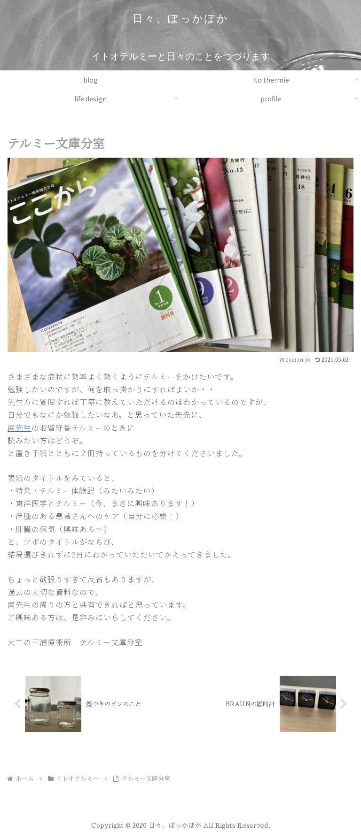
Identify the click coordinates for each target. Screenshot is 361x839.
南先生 (19, 427)
